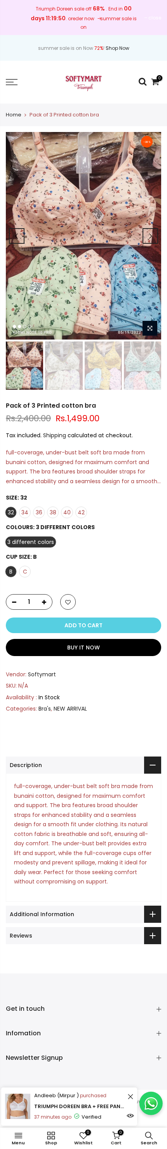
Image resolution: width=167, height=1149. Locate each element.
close (154, 17)
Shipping (54, 435)
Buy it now (83, 647)
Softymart (42, 674)
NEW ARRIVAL (70, 709)
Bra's (44, 709)
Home (13, 114)
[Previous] (16, 236)
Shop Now (117, 48)
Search (87, 1115)
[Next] (150, 236)
